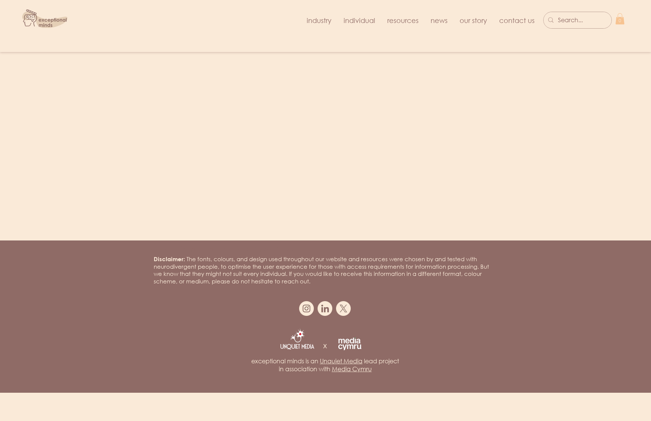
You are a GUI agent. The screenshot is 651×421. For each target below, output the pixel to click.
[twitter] (343, 308)
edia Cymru (355, 369)
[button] (620, 18)
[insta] (306, 308)
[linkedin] (325, 308)
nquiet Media (343, 361)
